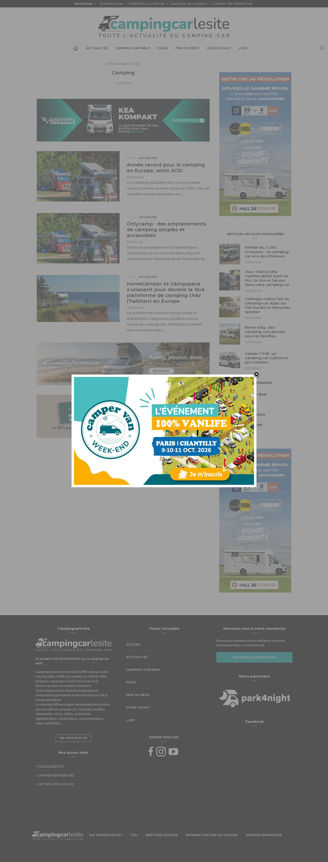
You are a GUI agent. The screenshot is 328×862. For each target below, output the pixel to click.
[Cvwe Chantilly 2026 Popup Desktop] (164, 430)
